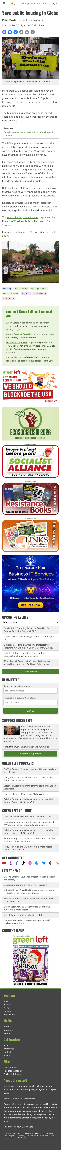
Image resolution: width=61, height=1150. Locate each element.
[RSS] (57, 863)
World (7, 1007)
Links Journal (10, 1067)
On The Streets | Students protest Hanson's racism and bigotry (30, 771)
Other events (30, 671)
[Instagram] (30, 863)
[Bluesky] (15, 32)
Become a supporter (16, 342)
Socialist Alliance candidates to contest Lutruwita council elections (29, 892)
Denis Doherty (40, 293)
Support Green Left (17, 720)
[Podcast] (11, 863)
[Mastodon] (4, 32)
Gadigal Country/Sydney (32, 20)
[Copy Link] (32, 32)
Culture (7, 1011)
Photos (7, 1026)
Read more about (18, 1126)
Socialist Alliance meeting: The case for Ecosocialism (24, 655)
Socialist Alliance (12, 1074)
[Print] (21, 32)
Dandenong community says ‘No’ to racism (25, 876)
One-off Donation (22, 334)
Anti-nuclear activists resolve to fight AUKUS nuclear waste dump (27, 914)
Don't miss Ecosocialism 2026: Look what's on (27, 816)
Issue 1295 (30, 25)
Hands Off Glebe (10, 293)
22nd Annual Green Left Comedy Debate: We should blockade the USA (27, 663)
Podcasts (8, 1030)
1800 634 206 (30, 357)
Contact (7, 1052)
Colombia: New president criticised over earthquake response (30, 922)
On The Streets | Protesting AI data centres (26, 794)
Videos (7, 1033)
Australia (26, 293)
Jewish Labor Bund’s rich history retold (23, 906)
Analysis (8, 1004)
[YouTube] (4, 863)
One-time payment (23, 349)
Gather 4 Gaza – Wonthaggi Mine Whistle (25, 636)
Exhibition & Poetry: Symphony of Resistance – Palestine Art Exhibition (27, 646)
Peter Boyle (9, 20)
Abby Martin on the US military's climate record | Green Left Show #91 (28, 779)
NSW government (39, 288)
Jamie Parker (8, 298)
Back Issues (9, 1014)
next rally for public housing (23, 217)
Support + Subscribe (35, 3)
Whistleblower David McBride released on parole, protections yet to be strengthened (29, 884)
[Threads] (50, 863)
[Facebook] (10, 32)
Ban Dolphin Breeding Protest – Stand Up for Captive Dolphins (27, 630)
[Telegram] (36, 863)
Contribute (9, 1048)
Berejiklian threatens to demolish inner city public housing (29, 134)
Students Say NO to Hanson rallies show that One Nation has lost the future (29, 840)
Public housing (21, 288)
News (41, 25)
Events (7, 1055)
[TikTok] (23, 863)
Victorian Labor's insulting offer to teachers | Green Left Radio (30, 787)
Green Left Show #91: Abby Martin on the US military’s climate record (27, 900)
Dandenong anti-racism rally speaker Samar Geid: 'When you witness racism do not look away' (29, 823)
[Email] (27, 32)
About (6, 1045)
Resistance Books (13, 1070)
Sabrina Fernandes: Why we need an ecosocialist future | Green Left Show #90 (29, 801)
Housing (7, 288)
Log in (54, 3)
